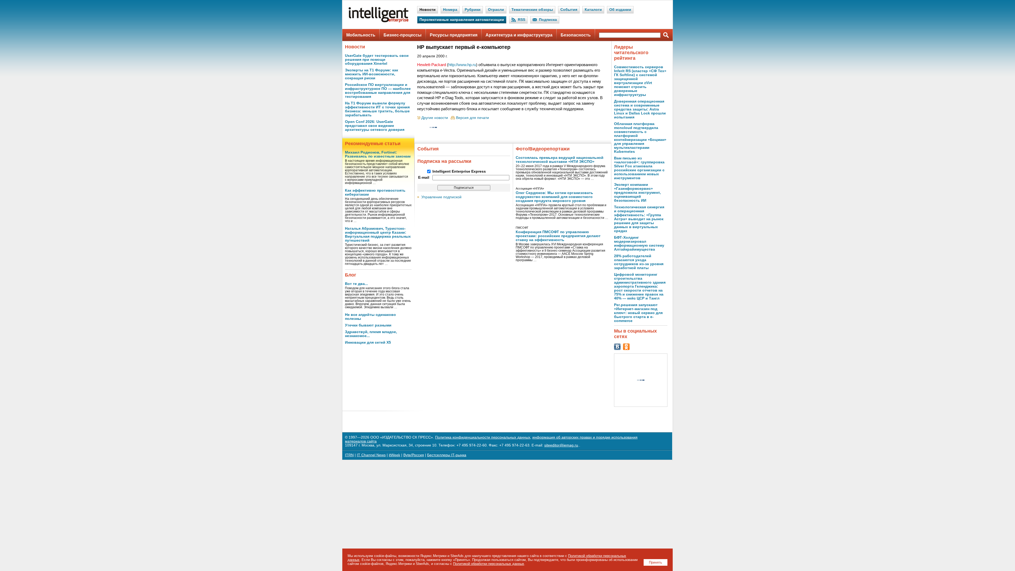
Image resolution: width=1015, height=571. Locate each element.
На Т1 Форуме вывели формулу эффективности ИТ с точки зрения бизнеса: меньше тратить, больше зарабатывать (377, 109)
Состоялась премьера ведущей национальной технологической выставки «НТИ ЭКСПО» (559, 160)
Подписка (548, 20)
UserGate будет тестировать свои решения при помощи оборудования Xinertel (377, 60)
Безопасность (576, 35)
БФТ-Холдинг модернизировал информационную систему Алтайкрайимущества (639, 243)
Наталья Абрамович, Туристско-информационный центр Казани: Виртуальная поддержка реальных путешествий (378, 234)
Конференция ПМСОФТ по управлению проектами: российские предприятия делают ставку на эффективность (558, 236)
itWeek (394, 455)
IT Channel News (371, 455)
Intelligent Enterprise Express (459, 171)
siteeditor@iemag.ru (561, 445)
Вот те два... (356, 284)
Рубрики (473, 10)
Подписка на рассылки (444, 161)
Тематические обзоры (532, 10)
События (568, 10)
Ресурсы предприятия (453, 35)
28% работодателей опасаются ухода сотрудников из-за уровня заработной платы (638, 262)
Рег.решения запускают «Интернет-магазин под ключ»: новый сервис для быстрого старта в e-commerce (638, 313)
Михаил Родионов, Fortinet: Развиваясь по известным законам (377, 154)
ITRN (349, 455)
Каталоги (593, 10)
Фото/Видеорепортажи (543, 148)
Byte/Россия (413, 455)
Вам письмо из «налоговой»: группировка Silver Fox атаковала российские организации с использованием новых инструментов (639, 168)
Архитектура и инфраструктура (519, 35)
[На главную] (378, 21)
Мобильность (360, 35)
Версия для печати (472, 118)
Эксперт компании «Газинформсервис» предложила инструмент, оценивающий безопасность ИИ (637, 192)
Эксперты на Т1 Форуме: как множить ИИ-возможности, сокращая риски (371, 74)
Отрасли (496, 10)
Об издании (620, 10)
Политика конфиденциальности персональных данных (482, 437)
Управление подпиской (441, 197)
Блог (350, 275)
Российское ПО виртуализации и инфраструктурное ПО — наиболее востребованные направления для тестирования (378, 91)
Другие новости (434, 118)
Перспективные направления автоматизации (461, 20)
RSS (521, 20)
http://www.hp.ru (462, 64)
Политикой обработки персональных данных (488, 564)
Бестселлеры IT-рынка (446, 455)
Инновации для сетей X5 (368, 342)
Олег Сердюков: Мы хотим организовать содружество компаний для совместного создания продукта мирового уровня (554, 197)
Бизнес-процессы (403, 35)
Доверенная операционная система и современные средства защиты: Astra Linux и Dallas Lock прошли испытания (640, 109)
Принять (655, 562)
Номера (450, 10)
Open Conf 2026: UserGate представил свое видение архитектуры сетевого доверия (374, 126)
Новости (427, 10)
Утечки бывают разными (368, 325)
